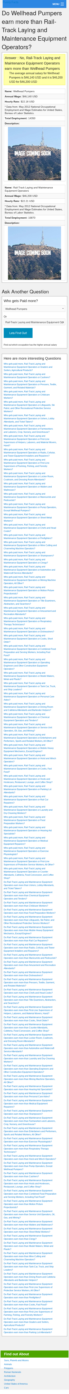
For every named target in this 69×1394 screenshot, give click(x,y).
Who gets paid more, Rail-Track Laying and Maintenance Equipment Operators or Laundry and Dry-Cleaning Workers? (28, 810)
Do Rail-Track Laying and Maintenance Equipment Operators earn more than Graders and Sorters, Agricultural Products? (28, 1322)
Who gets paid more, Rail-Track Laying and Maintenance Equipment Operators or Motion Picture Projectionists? (29, 590)
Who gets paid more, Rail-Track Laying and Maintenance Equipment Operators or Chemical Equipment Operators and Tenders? (27, 717)
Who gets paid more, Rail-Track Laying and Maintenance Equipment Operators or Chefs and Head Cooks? (30, 528)
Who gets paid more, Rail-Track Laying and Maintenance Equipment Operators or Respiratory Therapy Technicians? (27, 621)
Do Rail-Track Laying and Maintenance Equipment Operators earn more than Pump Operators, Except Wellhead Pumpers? (28, 1166)
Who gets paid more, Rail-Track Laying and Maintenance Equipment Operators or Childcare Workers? (27, 394)
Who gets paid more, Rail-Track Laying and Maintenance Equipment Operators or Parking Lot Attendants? (27, 789)
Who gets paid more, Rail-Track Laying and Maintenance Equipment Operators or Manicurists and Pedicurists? (30, 497)
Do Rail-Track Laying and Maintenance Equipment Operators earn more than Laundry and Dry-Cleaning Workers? (29, 1058)
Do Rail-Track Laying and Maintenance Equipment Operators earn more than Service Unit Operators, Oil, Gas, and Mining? (29, 1214)
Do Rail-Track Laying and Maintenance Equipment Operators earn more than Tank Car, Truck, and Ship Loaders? (29, 1266)
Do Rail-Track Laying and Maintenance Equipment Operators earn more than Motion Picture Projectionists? (28, 1204)
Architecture (10, 1376)
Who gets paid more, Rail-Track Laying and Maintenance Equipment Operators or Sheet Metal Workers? (28, 517)
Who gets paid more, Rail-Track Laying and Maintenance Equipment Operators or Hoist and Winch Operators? (30, 758)
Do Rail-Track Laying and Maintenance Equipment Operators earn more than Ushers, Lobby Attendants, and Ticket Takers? (29, 885)
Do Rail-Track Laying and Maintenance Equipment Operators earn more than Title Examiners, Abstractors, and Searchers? (30, 1000)
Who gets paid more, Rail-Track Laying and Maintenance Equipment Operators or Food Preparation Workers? (24, 820)
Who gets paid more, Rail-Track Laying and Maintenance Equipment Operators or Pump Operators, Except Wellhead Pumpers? (30, 507)
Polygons (8, 1368)
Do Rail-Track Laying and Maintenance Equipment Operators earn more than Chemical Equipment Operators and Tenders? (28, 895)
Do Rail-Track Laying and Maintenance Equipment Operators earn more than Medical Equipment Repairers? (28, 1103)
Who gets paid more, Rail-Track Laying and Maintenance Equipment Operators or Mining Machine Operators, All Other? (30, 580)
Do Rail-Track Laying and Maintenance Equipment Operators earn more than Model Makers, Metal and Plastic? (28, 1246)
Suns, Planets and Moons (16, 1360)
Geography (9, 1380)
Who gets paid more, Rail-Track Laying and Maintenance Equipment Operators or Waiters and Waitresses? (28, 486)
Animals (8, 1364)
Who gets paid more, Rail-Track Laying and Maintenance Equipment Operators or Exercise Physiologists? (26, 851)
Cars (6, 1388)
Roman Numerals (12, 1372)
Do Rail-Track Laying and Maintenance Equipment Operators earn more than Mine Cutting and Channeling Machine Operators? (28, 1256)
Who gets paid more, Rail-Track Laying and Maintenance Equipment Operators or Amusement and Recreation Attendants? (30, 611)
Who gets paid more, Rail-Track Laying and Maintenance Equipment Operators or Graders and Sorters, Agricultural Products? (28, 367)
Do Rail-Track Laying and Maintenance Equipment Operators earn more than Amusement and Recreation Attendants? (30, 965)
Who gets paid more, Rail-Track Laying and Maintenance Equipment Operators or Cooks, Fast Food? (28, 768)
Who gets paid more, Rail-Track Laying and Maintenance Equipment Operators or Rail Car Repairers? (26, 799)
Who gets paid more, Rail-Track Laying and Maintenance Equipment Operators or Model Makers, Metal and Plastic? (29, 676)
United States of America (16, 1384)
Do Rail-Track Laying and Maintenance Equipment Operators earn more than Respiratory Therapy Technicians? (28, 1148)
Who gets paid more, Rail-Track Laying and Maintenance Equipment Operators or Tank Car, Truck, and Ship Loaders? (30, 686)
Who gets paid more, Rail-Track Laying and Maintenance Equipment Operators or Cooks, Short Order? (28, 638)
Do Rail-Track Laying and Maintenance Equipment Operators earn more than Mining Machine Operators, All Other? (29, 1079)
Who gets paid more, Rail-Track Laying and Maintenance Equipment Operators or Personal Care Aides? (29, 696)
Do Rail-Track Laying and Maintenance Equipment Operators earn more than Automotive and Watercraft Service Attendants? (29, 1048)
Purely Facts (10, 2)
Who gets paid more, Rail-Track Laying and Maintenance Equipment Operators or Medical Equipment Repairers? (26, 840)
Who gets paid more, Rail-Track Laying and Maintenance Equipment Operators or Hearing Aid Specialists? (28, 830)
